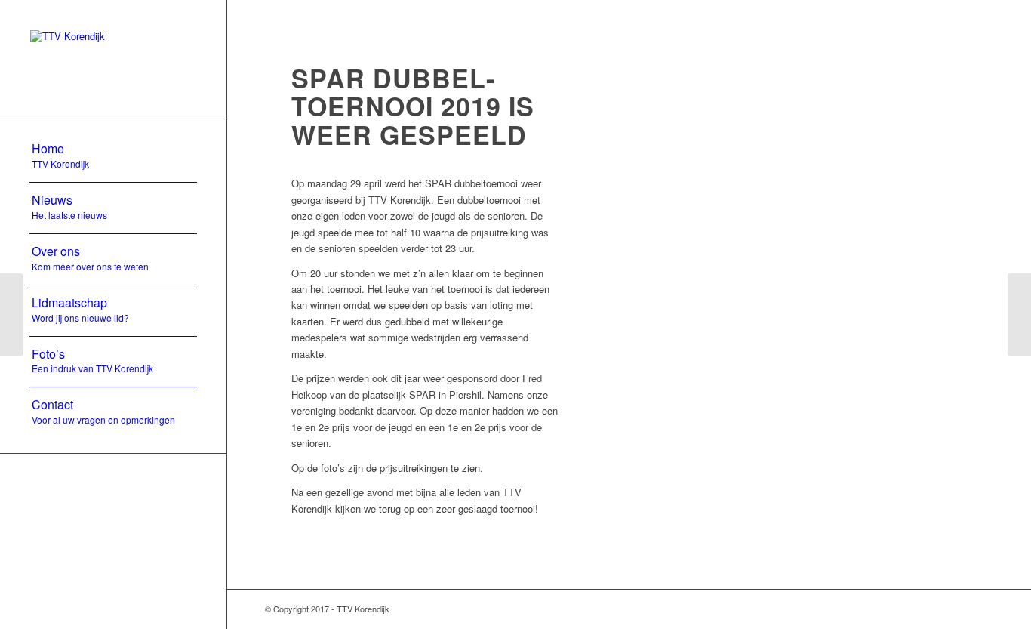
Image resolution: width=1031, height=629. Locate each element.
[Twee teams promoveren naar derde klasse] (11, 314)
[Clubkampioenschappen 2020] (1019, 314)
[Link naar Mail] (940, 608)
